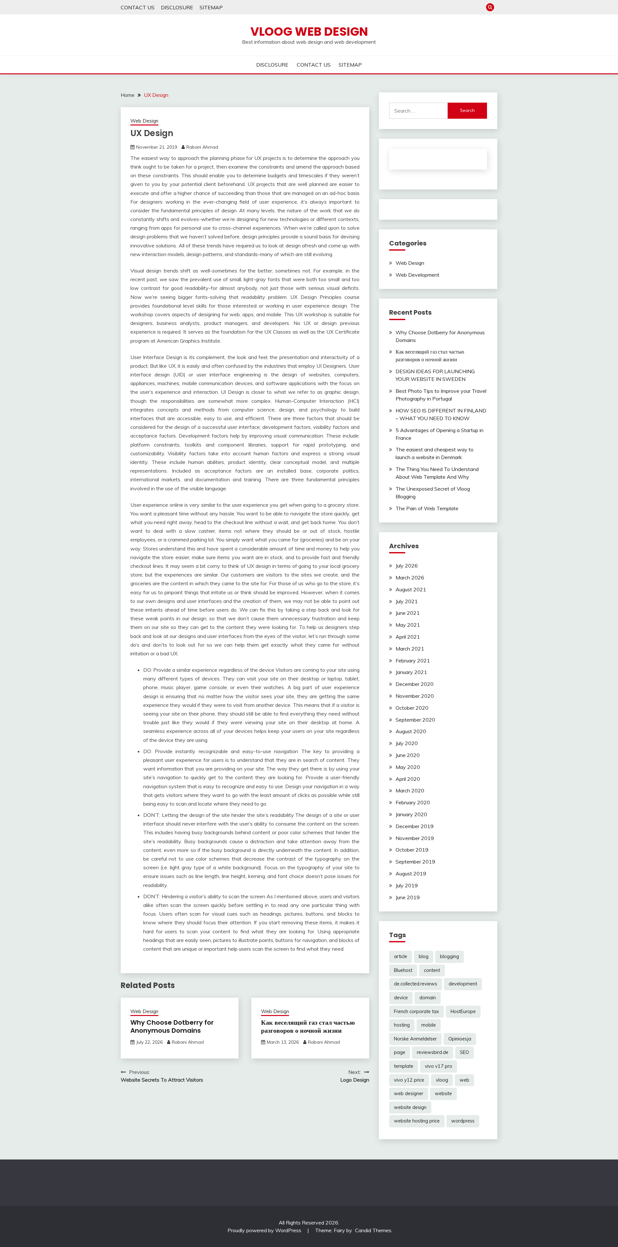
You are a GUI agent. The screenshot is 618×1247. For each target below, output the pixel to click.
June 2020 (408, 755)
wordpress (462, 1121)
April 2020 (408, 779)
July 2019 (407, 885)
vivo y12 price (409, 1080)
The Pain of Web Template (427, 508)
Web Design (144, 121)
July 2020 (407, 743)
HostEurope (463, 1011)
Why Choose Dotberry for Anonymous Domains (172, 1026)
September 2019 (415, 861)
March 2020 (410, 790)
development (463, 984)
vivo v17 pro (438, 1066)
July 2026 (407, 565)
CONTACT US (137, 7)
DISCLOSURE (177, 7)
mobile (428, 1025)
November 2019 (415, 838)
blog (423, 956)
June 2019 (408, 897)
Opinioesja (459, 1039)
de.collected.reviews (415, 984)
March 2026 (410, 577)
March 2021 (410, 648)
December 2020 (415, 684)
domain (427, 998)
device (401, 998)
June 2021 (408, 613)
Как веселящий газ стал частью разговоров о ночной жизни (308, 1026)
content (432, 970)
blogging (449, 956)
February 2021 (413, 660)
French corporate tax (416, 1011)
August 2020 (411, 731)
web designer (408, 1093)
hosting (402, 1025)
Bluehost (403, 970)
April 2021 (408, 636)
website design (410, 1107)
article (400, 956)
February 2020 (413, 802)
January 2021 (411, 672)
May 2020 (408, 767)
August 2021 (411, 589)
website (443, 1093)
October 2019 (412, 849)
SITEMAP (211, 7)
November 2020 (415, 696)
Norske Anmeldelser (415, 1039)
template (403, 1066)
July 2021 (407, 601)
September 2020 (415, 719)
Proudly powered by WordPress (265, 1230)
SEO (464, 1052)
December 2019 (415, 826)
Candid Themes (373, 1230)
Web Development (417, 275)
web (464, 1080)
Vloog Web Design (309, 31)
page (399, 1052)
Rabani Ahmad (202, 147)
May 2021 (408, 625)
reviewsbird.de (432, 1052)
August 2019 (411, 873)
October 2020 (412, 708)
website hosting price (417, 1121)
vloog (442, 1080)
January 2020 (411, 814)
